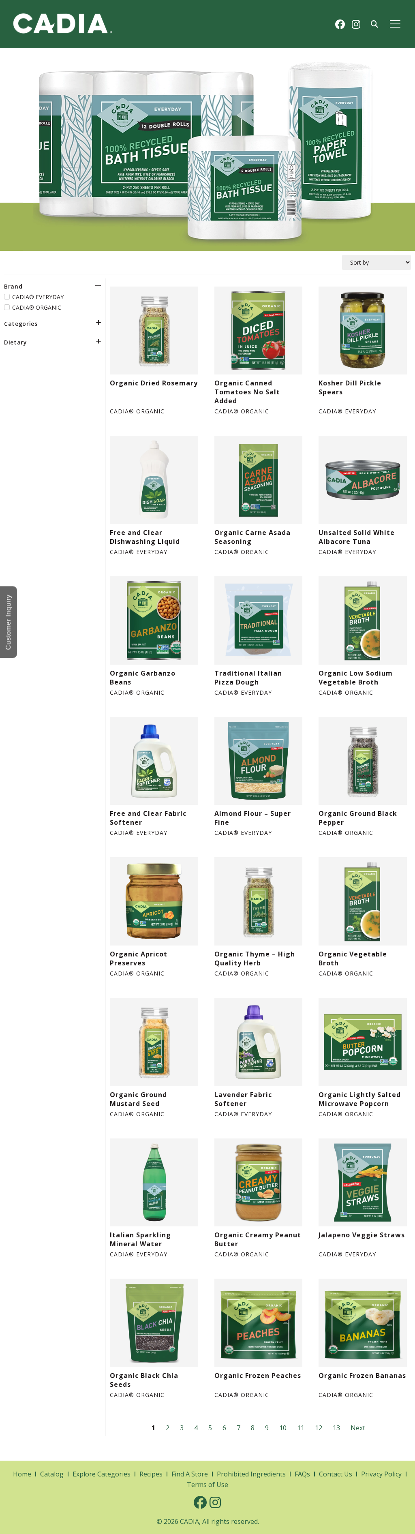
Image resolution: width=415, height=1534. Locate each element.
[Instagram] (356, 24)
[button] (395, 24)
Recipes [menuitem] (151, 1474)
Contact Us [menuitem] (335, 1474)
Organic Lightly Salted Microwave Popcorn (360, 1099)
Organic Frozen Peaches (257, 1375)
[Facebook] (340, 24)
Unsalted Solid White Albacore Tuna (357, 537)
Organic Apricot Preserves (138, 958)
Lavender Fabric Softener (243, 1099)
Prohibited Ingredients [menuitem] (251, 1474)
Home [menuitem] (22, 1474)
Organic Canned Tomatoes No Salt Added (247, 392)
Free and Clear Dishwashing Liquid (145, 537)
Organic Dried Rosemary (154, 383)
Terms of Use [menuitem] (207, 1484)
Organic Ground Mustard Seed (138, 1099)
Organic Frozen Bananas (362, 1375)
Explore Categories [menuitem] (101, 1474)
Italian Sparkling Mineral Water (140, 1239)
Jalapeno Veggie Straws (362, 1234)
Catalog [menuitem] (52, 1474)
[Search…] (374, 24)
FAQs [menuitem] (302, 1474)
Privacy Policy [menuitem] (381, 1474)
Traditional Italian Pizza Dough (248, 678)
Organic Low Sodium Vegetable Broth (356, 678)
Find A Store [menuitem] (189, 1474)
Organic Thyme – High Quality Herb (254, 958)
